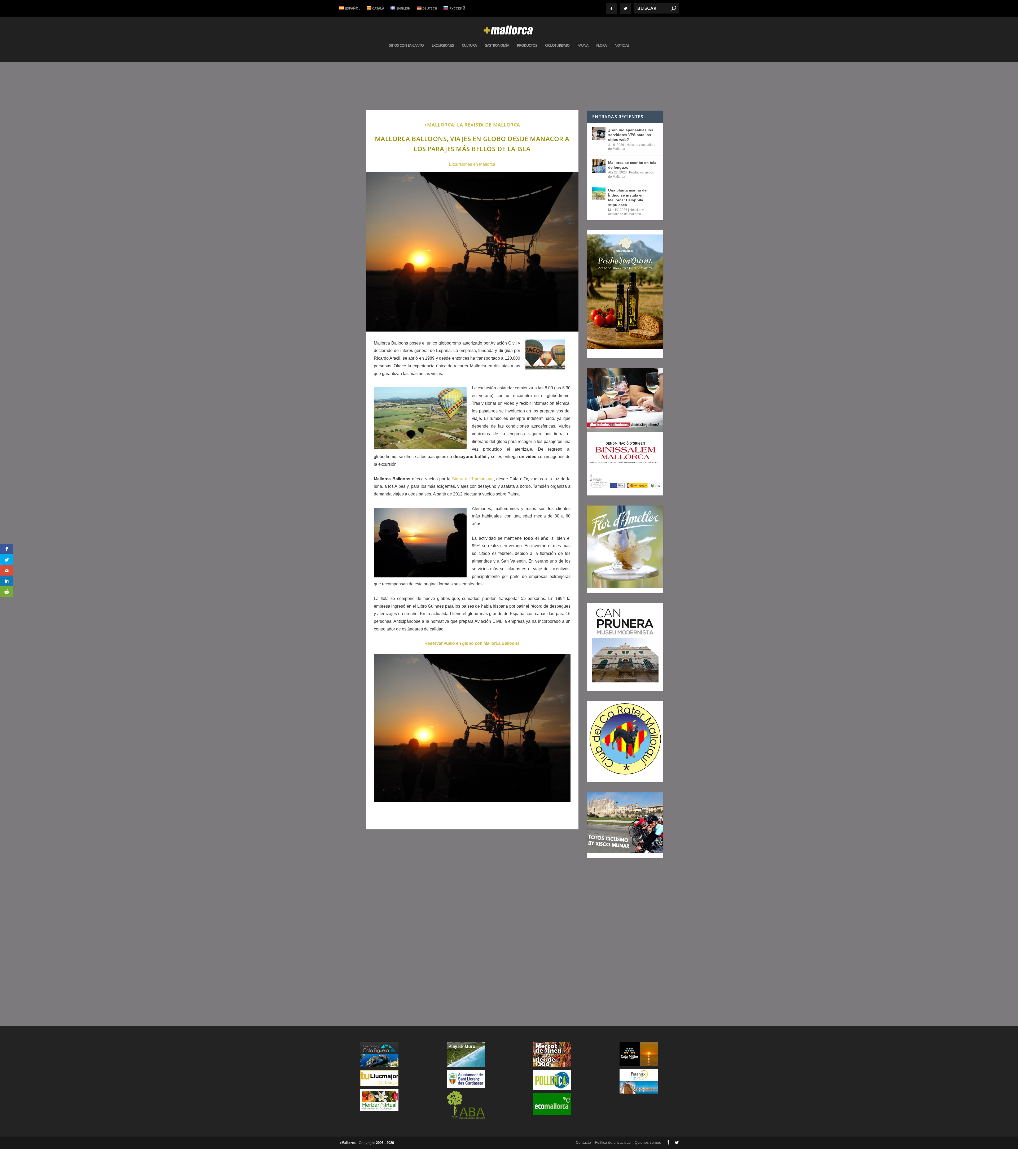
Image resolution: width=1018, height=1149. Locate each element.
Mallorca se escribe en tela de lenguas (632, 164)
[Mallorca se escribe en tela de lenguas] (598, 166)
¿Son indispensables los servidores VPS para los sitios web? (630, 135)
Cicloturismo (557, 45)
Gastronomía (497, 45)
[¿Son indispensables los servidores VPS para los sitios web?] (598, 133)
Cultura (469, 45)
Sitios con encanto (406, 45)
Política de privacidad (613, 1142)
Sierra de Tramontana (473, 479)
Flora (601, 45)
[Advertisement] (472, 909)
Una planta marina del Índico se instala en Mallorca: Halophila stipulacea (628, 197)
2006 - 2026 (385, 1143)
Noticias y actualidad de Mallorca (626, 212)
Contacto (583, 1142)
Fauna (582, 45)
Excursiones (443, 45)
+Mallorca (347, 1143)
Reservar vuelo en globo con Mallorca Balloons (472, 643)
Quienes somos (648, 1142)
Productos (527, 45)
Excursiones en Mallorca (472, 164)
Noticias (622, 45)
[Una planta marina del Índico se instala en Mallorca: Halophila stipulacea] (598, 193)
